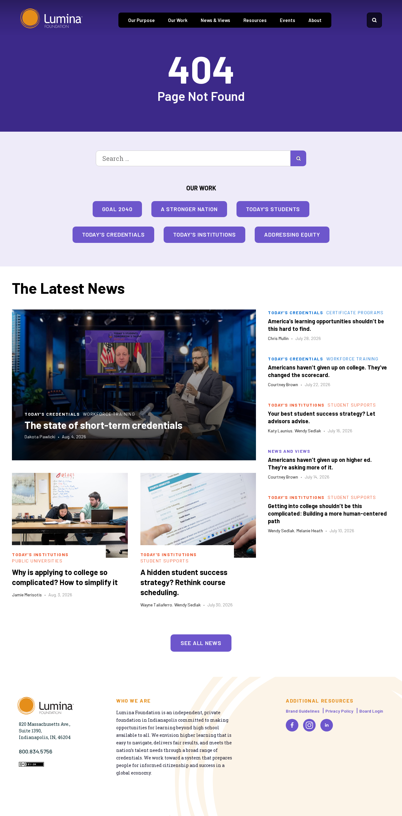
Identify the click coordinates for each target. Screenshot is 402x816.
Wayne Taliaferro (156, 604)
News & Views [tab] (215, 20)
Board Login (371, 711)
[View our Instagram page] (309, 725)
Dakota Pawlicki (39, 436)
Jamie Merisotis (27, 594)
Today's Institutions (204, 234)
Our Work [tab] (177, 20)
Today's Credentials (113, 234)
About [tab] (315, 20)
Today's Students (273, 208)
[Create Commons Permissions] (31, 765)
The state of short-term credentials (103, 425)
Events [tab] (287, 20)
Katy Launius (280, 430)
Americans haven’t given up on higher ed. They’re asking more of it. (320, 463)
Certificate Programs (354, 312)
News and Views (289, 451)
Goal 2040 (117, 208)
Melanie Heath (309, 530)
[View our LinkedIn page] (326, 725)
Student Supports (164, 560)
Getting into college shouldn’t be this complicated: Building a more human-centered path (327, 513)
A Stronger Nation (189, 208)
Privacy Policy (339, 711)
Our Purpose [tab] (141, 20)
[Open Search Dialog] (374, 20)
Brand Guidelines (302, 711)
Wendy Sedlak (187, 604)
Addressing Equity (292, 234)
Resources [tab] (255, 20)
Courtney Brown (283, 384)
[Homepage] (51, 20)
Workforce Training (109, 414)
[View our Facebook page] (292, 725)
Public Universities (37, 560)
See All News (201, 642)
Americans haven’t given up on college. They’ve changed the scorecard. (327, 371)
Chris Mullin (278, 338)
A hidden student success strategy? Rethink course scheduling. (183, 582)
